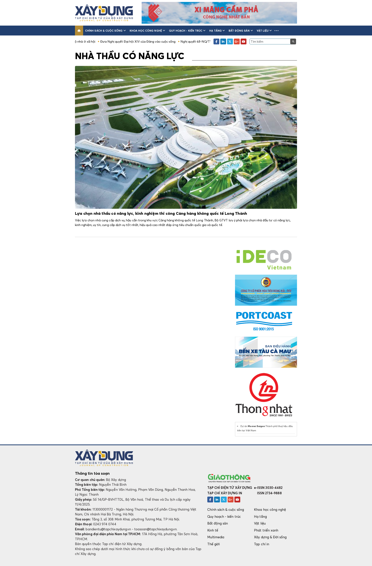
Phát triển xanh (266, 530)
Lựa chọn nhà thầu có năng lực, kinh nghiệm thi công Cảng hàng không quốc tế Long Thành (161, 214)
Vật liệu (263, 30)
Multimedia (215, 537)
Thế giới (213, 544)
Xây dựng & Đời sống (270, 537)
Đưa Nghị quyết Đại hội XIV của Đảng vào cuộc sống (111, 41)
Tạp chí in (261, 544)
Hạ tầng (215, 30)
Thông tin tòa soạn (92, 473)
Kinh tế (212, 530)
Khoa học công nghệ (146, 30)
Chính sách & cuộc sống (103, 30)
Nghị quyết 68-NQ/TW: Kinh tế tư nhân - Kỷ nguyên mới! (194, 41)
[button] (276, 30)
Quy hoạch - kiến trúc (185, 30)
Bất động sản (239, 30)
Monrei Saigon (256, 426)
